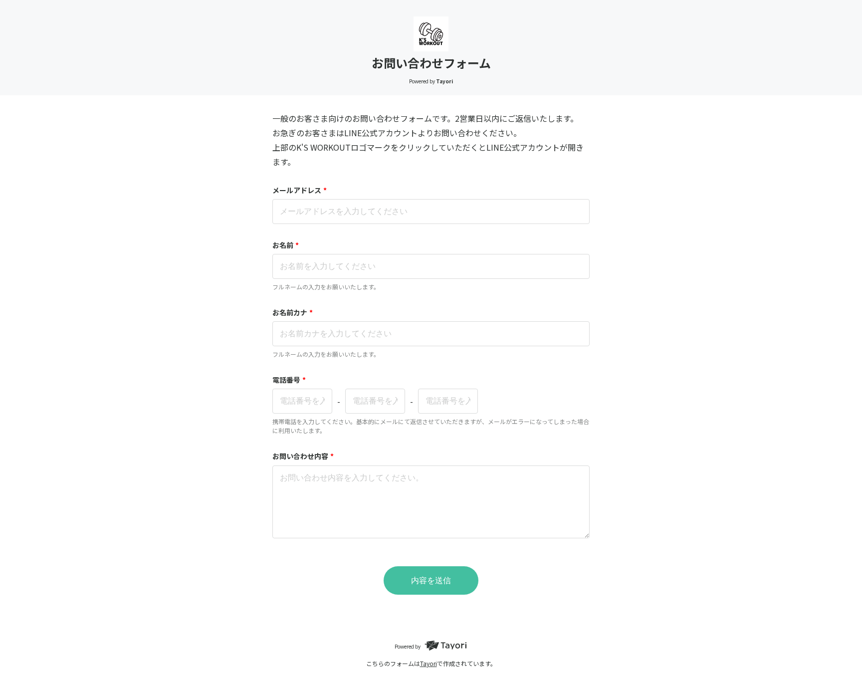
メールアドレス (299, 190)
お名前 (285, 245)
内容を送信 (431, 580)
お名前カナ (292, 312)
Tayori (428, 663)
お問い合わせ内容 (303, 456)
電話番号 (289, 380)
